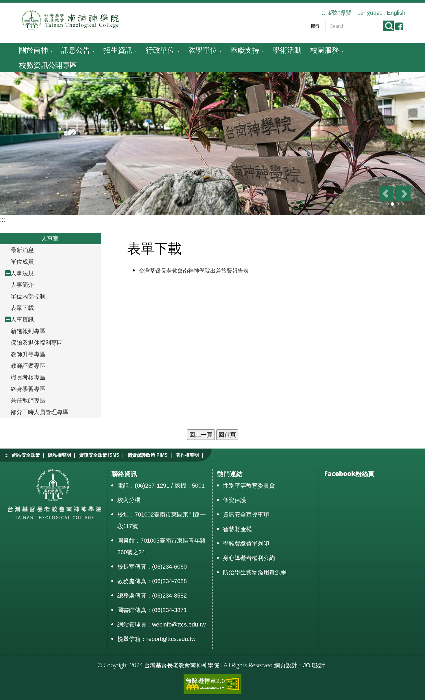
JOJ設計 (314, 665)
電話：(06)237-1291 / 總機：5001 (161, 485)
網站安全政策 (26, 455)
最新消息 (22, 250)
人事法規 (22, 273)
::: (324, 13)
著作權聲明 (187, 455)
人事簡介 (22, 285)
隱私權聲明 (59, 455)
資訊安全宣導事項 (246, 514)
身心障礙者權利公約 (249, 558)
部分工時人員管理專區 (40, 412)
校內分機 (129, 500)
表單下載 (22, 308)
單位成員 (22, 261)
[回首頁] (82, 19)
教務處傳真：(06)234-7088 (152, 581)
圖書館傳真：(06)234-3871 (152, 610)
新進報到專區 (28, 331)
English (396, 13)
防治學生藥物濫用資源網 (255, 572)
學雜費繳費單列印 (246, 543)
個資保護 (234, 500)
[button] (385, 193)
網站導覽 (340, 13)
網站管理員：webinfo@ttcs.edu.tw (161, 624)
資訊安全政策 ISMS (99, 455)
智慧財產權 (237, 529)
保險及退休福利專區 (37, 342)
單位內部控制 (28, 296)
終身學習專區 (28, 389)
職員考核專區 (28, 377)
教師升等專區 (28, 354)
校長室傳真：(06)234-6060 (152, 566)
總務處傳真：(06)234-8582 (152, 595)
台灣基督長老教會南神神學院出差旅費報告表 (194, 271)
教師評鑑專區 (28, 366)
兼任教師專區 (28, 400)
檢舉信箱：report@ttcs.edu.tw (156, 639)
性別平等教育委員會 (249, 485)
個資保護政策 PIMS (148, 455)
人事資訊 (22, 319)
